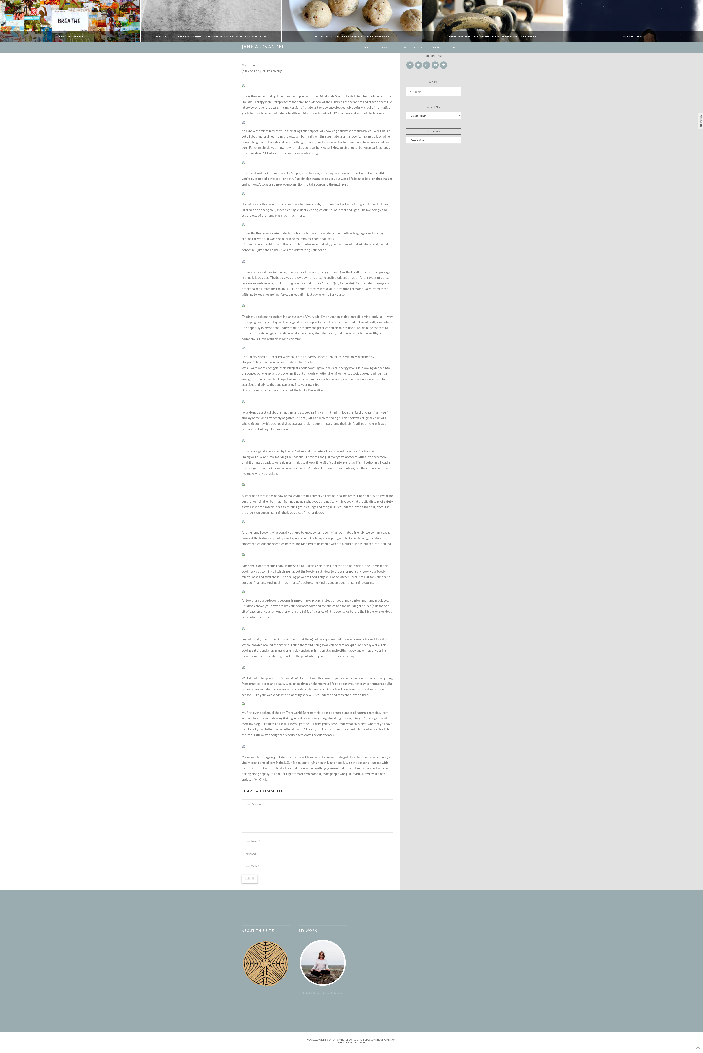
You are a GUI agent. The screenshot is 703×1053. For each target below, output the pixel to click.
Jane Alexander (263, 47)
